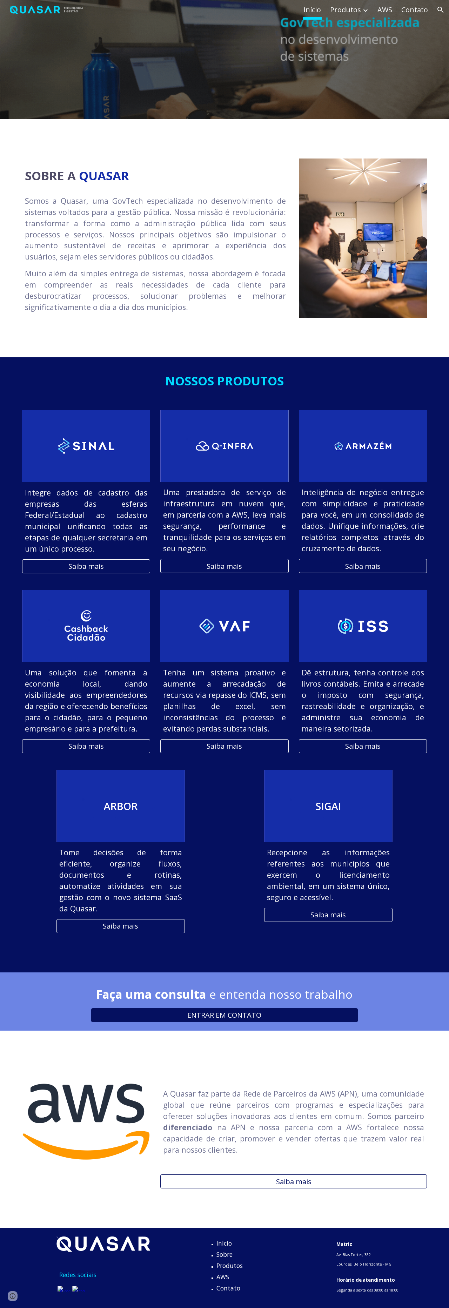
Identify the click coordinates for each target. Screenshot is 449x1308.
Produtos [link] (345, 9)
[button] (440, 9)
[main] (155, 174)
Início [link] (312, 9)
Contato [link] (414, 9)
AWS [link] (384, 9)
